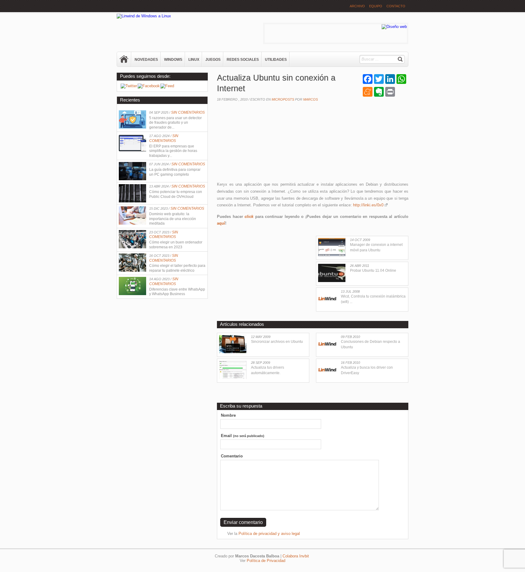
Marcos (310, 99)
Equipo (375, 6)
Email (242, 435)
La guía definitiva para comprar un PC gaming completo (175, 172)
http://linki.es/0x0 (368, 205)
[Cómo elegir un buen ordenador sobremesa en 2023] (132, 247)
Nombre (228, 415)
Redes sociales (243, 59)
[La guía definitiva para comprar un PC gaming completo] (132, 179)
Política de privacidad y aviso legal (269, 533)
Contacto (395, 6)
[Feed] (167, 86)
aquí (221, 223)
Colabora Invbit (296, 556)
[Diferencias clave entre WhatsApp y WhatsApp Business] (132, 293)
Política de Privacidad (266, 560)
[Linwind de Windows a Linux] (144, 16)
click (249, 216)
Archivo (357, 6)
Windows (173, 59)
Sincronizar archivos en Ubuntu (277, 341)
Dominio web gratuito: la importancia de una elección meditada (172, 219)
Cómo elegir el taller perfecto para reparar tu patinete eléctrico (177, 268)
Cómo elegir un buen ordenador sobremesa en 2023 (175, 244)
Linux (193, 59)
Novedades (146, 59)
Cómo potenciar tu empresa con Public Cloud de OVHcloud (175, 194)
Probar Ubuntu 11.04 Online (373, 270)
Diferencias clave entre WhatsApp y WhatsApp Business (177, 291)
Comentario (232, 456)
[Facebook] (149, 86)
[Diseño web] (394, 26)
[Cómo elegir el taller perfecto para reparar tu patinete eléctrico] (132, 270)
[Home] (124, 59)
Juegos (213, 59)
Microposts (283, 99)
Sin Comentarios (188, 112)
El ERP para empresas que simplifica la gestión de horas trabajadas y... (173, 151)
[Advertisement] (262, 143)
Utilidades (276, 59)
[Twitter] (129, 86)
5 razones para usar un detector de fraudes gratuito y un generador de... (175, 122)
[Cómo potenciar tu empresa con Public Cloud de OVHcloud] (132, 201)
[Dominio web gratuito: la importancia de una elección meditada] (132, 223)
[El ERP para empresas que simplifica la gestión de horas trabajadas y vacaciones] (132, 150)
